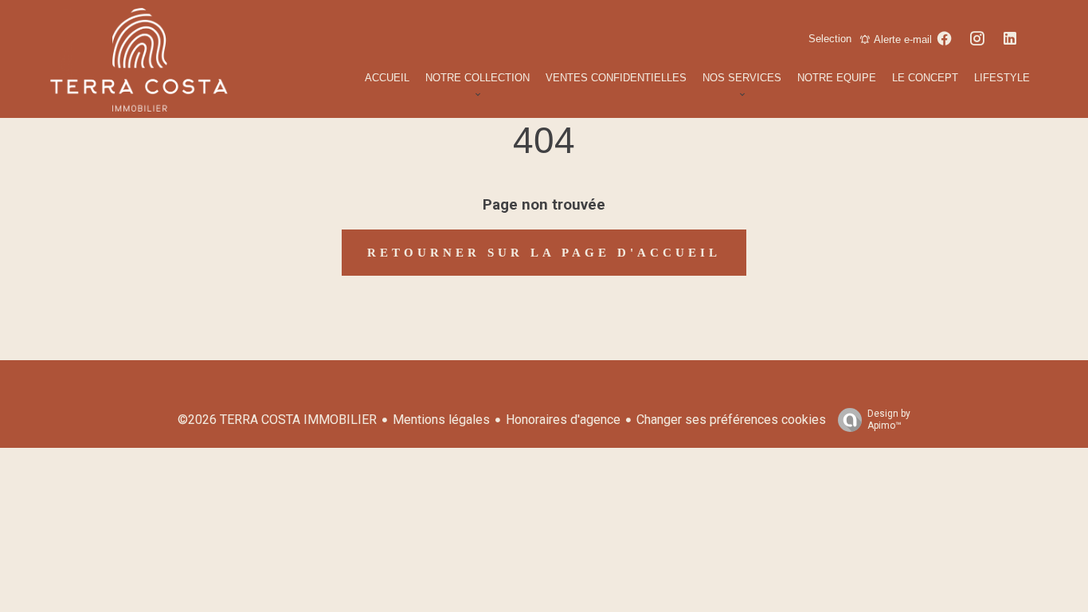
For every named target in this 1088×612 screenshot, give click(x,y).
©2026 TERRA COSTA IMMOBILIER (277, 419)
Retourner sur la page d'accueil (544, 252)
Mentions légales (441, 419)
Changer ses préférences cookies (731, 419)
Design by (888, 419)
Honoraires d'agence (563, 419)
